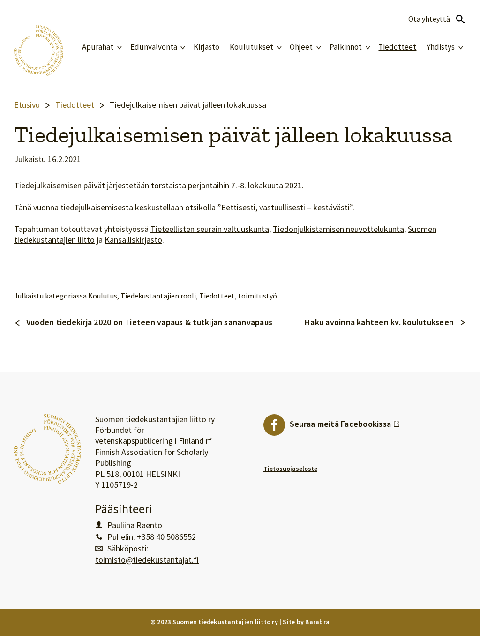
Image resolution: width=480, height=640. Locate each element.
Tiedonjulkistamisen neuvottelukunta (338, 229)
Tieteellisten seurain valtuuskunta (209, 229)
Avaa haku (460, 19)
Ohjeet (301, 47)
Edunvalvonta (153, 47)
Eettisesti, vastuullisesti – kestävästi (285, 207)
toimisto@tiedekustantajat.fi (147, 560)
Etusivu (27, 105)
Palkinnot (346, 47)
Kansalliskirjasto (133, 240)
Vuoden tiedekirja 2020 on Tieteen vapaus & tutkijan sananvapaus (149, 322)
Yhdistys (441, 47)
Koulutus (102, 295)
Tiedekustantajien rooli (158, 295)
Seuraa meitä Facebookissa (345, 421)
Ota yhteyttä (429, 19)
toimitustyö (257, 295)
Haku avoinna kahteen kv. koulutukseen (379, 322)
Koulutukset (251, 47)
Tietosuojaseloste (290, 468)
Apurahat (97, 47)
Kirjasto (206, 47)
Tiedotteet (397, 47)
